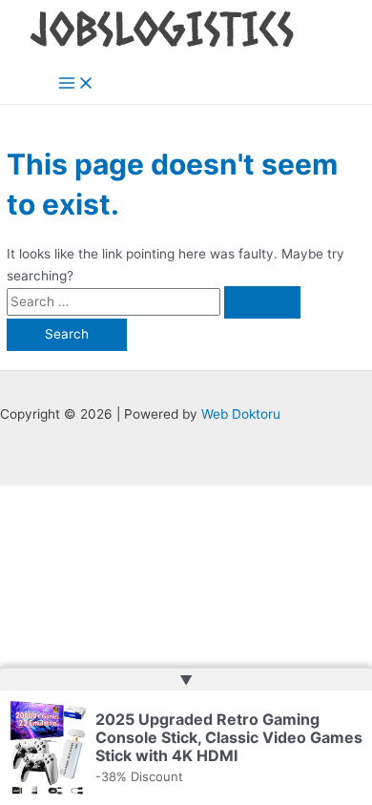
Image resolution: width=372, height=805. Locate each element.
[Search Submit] (262, 302)
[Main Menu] (76, 84)
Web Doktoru (240, 414)
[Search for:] (153, 301)
